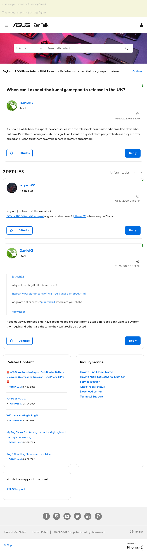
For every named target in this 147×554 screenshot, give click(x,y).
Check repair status (92, 387)
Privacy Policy (40, 532)
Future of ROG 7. (16, 398)
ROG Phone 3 (16, 442)
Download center (91, 391)
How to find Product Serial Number (102, 377)
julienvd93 (79, 216)
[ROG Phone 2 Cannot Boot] (135, 172)
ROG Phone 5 (16, 420)
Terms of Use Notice (15, 532)
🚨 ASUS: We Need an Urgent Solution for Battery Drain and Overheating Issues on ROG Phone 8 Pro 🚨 (35, 377)
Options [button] (137, 71)
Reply (133, 153)
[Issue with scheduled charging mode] (141, 172)
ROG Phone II (48, 71)
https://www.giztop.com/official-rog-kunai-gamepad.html (49, 293)
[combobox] (88, 48)
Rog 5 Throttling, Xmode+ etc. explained (29, 454)
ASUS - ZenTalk (31, 25)
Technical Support (91, 396)
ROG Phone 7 (15, 404)
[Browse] (8, 25)
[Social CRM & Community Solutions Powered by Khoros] (135, 546)
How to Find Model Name (96, 372)
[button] (11, 153)
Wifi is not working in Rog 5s (22, 415)
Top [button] (9, 545)
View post (18, 312)
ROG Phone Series (25, 71)
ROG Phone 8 (16, 387)
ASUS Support (15, 489)
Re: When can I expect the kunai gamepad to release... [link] (90, 71)
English (7, 71)
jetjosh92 (18, 276)
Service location (90, 382)
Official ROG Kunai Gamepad (25, 216)
